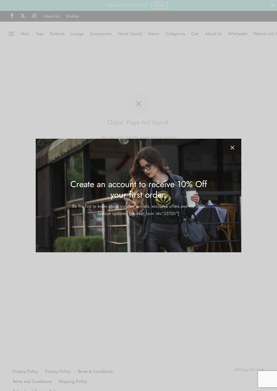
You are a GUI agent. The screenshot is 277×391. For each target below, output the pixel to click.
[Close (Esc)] (232, 148)
